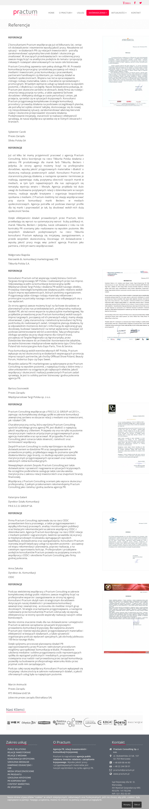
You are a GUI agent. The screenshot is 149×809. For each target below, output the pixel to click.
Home (51, 12)
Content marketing (19, 784)
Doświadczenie (97, 12)
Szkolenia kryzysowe (19, 777)
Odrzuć (137, 804)
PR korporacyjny (17, 780)
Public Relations (17, 749)
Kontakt (136, 12)
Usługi (80, 12)
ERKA (127, 3)
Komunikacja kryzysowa (21, 758)
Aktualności (118, 12)
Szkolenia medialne (18, 762)
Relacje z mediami (17, 755)
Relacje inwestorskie (19, 752)
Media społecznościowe (21, 771)
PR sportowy (15, 787)
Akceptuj (126, 804)
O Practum (65, 12)
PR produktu (15, 774)
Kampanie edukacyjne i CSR (20, 766)
